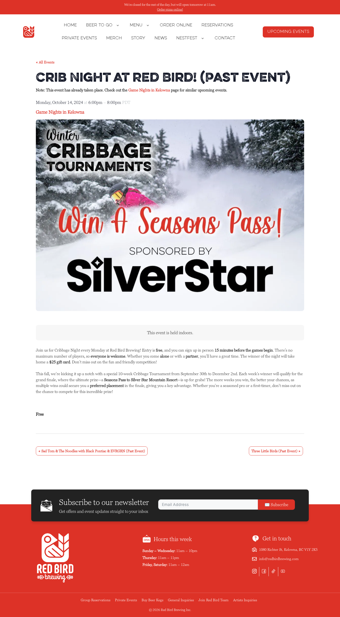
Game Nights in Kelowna (149, 90)
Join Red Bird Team (213, 600)
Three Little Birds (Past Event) (275, 451)
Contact (225, 38)
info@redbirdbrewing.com (279, 559)
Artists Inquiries (245, 600)
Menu (136, 25)
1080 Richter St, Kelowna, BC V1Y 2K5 (288, 550)
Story (138, 38)
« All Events (45, 62)
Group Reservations (95, 600)
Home (70, 25)
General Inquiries (181, 600)
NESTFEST (186, 38)
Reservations (217, 25)
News (161, 38)
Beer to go (99, 25)
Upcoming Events (288, 32)
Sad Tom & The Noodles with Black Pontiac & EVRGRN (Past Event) (91, 451)
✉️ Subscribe (276, 504)
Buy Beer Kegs (152, 600)
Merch (114, 38)
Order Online (176, 25)
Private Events (79, 38)
